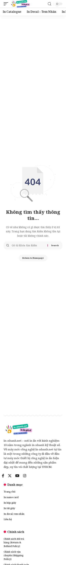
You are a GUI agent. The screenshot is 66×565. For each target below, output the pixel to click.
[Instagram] (24, 476)
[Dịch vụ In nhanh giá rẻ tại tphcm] (20, 4)
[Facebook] (3, 476)
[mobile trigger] (7, 4)
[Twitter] (9, 476)
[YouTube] (17, 476)
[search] (49, 4)
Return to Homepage (33, 258)
